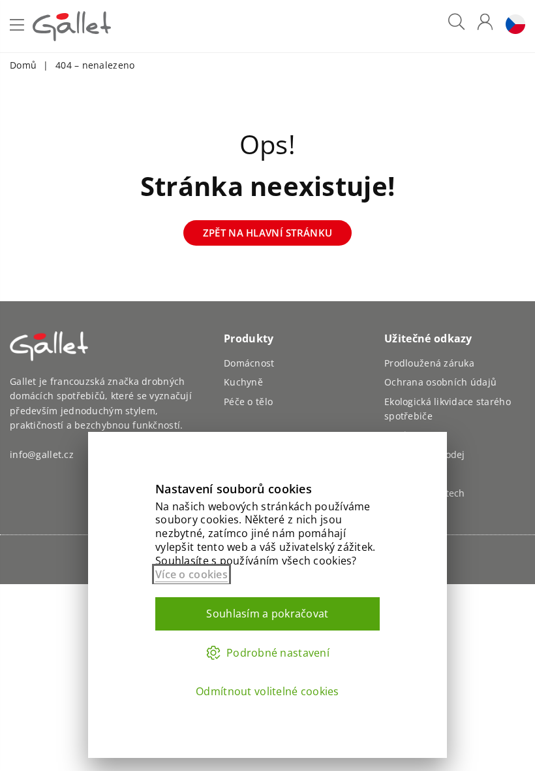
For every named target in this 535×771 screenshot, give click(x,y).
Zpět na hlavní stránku (267, 232)
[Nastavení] (512, 26)
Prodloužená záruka (429, 363)
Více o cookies (191, 574)
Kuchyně (243, 382)
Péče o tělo (248, 401)
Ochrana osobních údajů (440, 382)
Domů (23, 65)
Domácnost (249, 363)
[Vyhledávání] (456, 26)
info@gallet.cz (42, 454)
